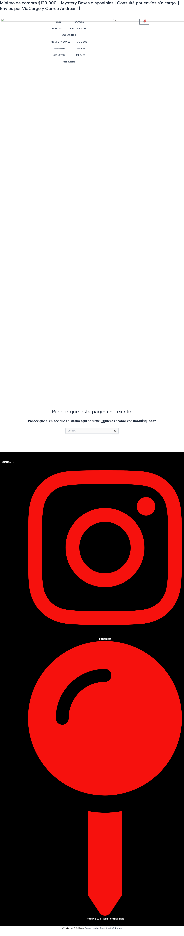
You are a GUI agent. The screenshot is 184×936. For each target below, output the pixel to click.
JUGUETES (59, 55)
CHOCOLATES (78, 28)
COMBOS (82, 41)
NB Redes (116, 928)
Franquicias (69, 61)
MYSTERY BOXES (60, 41)
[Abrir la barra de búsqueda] (115, 20)
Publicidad (105, 928)
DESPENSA (59, 48)
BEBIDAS (57, 28)
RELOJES (80, 55)
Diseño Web (91, 928)
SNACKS (79, 21)
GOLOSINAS (69, 35)
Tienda (57, 21)
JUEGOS (80, 48)
